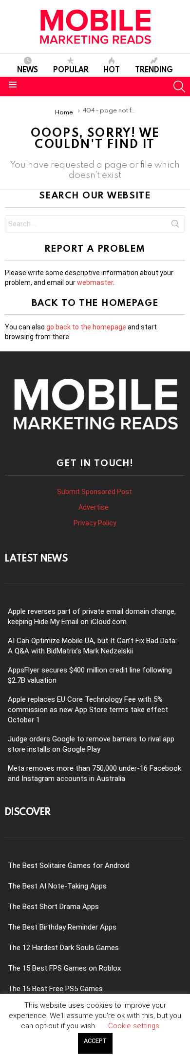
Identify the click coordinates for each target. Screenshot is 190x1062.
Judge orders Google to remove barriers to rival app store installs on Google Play (91, 744)
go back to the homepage (86, 327)
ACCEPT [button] (95, 1040)
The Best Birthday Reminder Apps (62, 927)
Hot (111, 69)
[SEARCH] (179, 86)
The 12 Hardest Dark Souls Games (63, 947)
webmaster (95, 282)
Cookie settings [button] (133, 1025)
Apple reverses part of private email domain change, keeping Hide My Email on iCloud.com (92, 616)
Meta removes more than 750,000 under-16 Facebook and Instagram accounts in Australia (94, 773)
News (27, 69)
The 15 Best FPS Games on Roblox (64, 968)
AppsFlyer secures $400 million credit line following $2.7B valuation (90, 675)
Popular (71, 69)
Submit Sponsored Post (94, 492)
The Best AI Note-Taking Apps (57, 886)
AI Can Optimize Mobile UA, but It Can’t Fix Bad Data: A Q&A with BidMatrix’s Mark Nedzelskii (92, 645)
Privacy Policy (95, 523)
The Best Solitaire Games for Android (69, 865)
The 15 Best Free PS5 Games (55, 988)
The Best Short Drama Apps (53, 906)
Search (175, 226)
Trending (154, 69)
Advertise (94, 507)
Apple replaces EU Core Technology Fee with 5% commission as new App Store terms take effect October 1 (88, 709)
